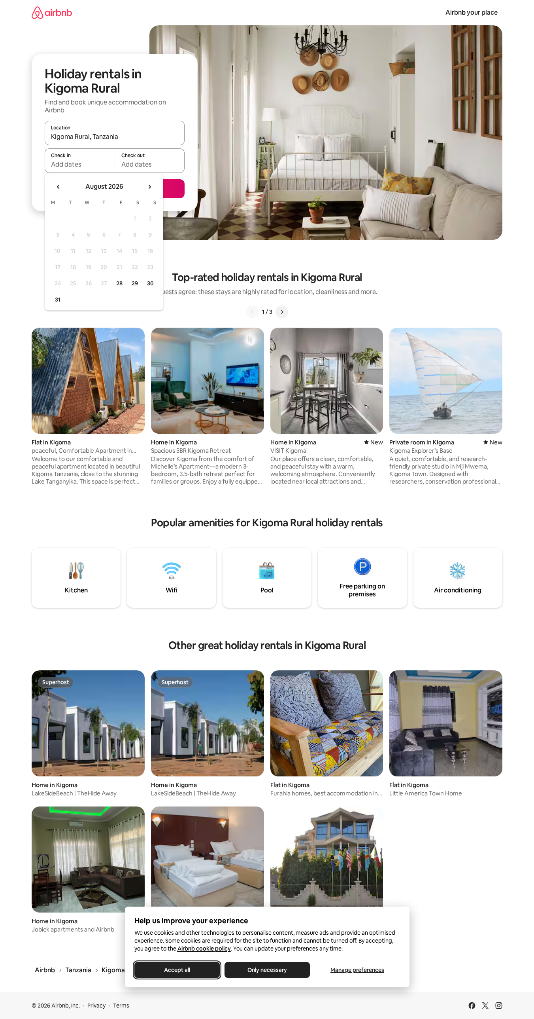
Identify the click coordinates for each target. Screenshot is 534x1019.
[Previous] (252, 312)
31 (57, 299)
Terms (121, 1005)
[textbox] (79, 164)
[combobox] (114, 136)
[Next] (281, 312)
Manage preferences (357, 969)
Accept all (177, 969)
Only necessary (267, 969)
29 (135, 283)
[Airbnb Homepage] (52, 12)
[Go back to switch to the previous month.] (58, 186)
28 (119, 283)
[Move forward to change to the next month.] (149, 186)
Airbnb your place (471, 12)
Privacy (96, 1005)
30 (150, 283)
